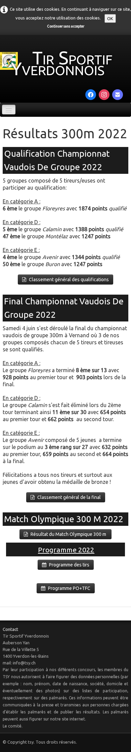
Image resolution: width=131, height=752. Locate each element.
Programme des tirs (69, 564)
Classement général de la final (69, 497)
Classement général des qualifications (69, 279)
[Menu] (8, 109)
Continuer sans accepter (65, 26)
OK (110, 18)
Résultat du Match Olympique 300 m (69, 534)
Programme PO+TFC (69, 588)
